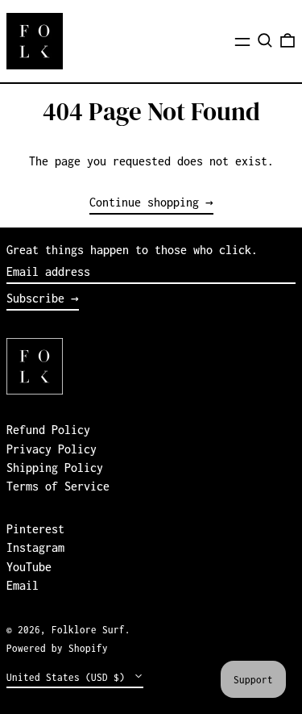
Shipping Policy (54, 467)
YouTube (29, 567)
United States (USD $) (68, 677)
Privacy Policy (51, 449)
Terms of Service (58, 486)
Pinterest (35, 529)
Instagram (35, 547)
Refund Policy (48, 429)
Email (22, 585)
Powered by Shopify (57, 648)
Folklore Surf (88, 629)
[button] (265, 40)
